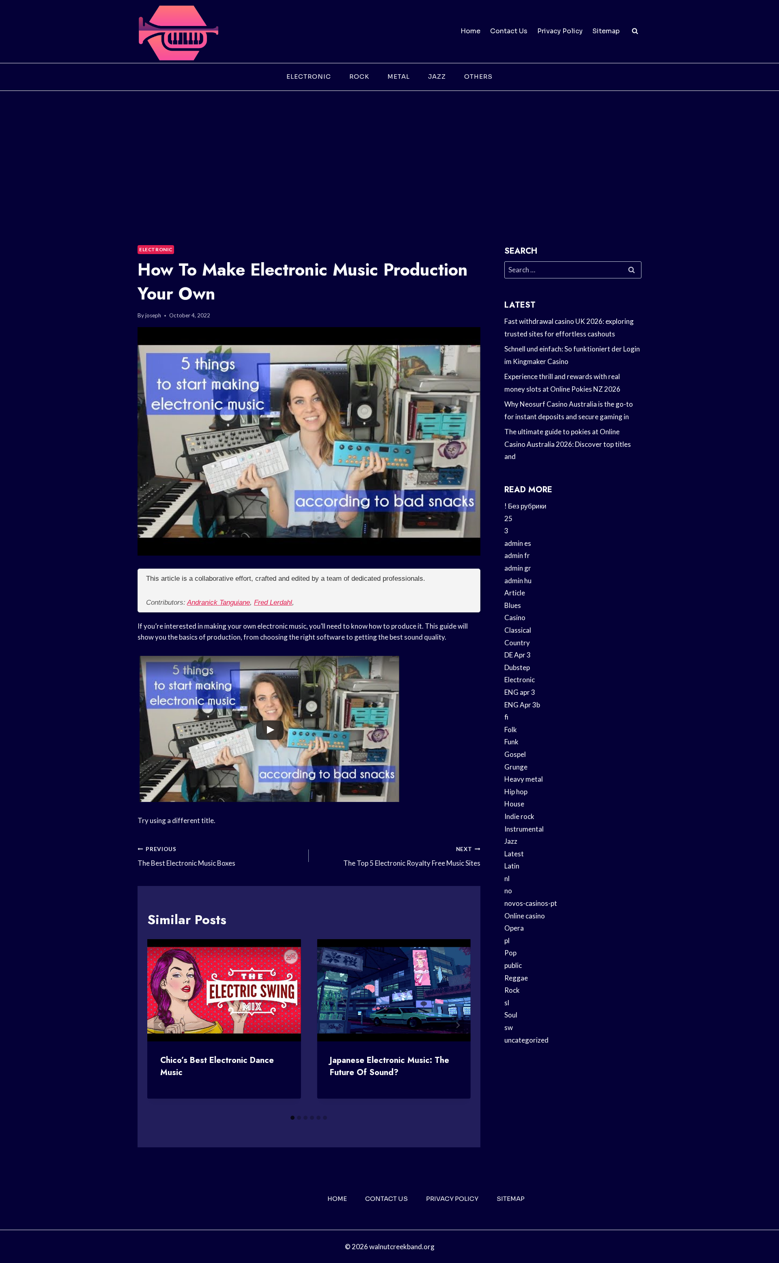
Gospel (515, 754)
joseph (153, 315)
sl (506, 1002)
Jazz (437, 76)
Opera (514, 928)
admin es (517, 543)
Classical (517, 630)
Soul (510, 1015)
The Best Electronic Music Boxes (186, 856)
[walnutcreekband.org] (178, 31)
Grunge (515, 767)
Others (478, 76)
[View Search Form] (634, 31)
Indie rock (519, 816)
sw (508, 1027)
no (508, 890)
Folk (510, 729)
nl (507, 878)
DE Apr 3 (517, 655)
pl (507, 940)
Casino (514, 617)
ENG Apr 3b (522, 704)
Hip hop (515, 791)
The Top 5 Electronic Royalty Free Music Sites (411, 856)
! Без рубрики (525, 506)
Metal (398, 76)
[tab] (293, 1118)
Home (470, 31)
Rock (359, 76)
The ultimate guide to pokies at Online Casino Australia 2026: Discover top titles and (567, 444)
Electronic (308, 76)
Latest (514, 853)
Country (517, 642)
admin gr (517, 568)
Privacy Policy (560, 31)
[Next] (457, 1025)
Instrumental (524, 829)
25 (508, 518)
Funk (511, 741)
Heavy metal (523, 779)
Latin (511, 866)
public (513, 965)
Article (514, 592)
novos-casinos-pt (530, 903)
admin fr (517, 555)
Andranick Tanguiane (218, 602)
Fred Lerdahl (273, 602)
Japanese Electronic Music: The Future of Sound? (389, 1066)
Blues (512, 605)
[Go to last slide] (160, 1025)
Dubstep (517, 667)
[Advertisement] (389, 152)
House (514, 804)
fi (506, 717)
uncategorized (526, 1040)
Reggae (516, 978)
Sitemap (606, 31)
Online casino (524, 916)
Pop (510, 952)
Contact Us (508, 31)
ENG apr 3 (519, 692)
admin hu (518, 580)
